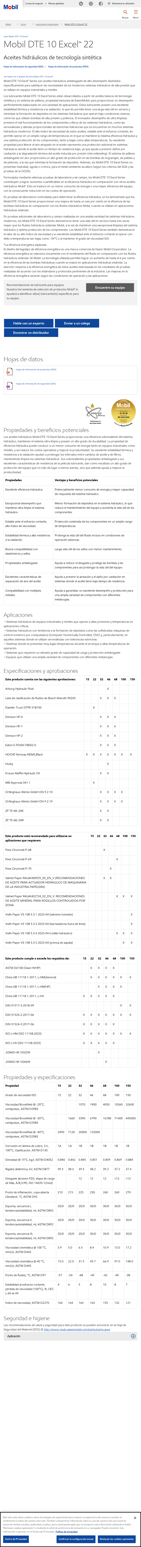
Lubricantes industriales (47, 24)
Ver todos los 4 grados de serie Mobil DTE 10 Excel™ (28, 76)
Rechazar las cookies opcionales (117, 1539)
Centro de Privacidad (16, 1539)
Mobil (8, 24)
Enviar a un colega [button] (77, 323)
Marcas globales (56, 3)
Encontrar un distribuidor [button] (31, 333)
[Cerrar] (135, 1518)
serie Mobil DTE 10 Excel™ (16, 36)
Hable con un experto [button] (28, 323)
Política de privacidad (66, 1531)
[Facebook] (100, 4)
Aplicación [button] (13, 1336)
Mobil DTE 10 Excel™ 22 (76, 24)
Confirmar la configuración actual (76, 1539)
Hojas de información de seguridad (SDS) (24, 66)
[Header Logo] (11, 4)
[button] (136, 15)
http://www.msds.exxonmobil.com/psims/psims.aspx (77, 1329)
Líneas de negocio (34, 3)
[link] (137, 1)
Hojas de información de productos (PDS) (68, 66)
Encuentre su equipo (110, 287)
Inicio (23, 24)
